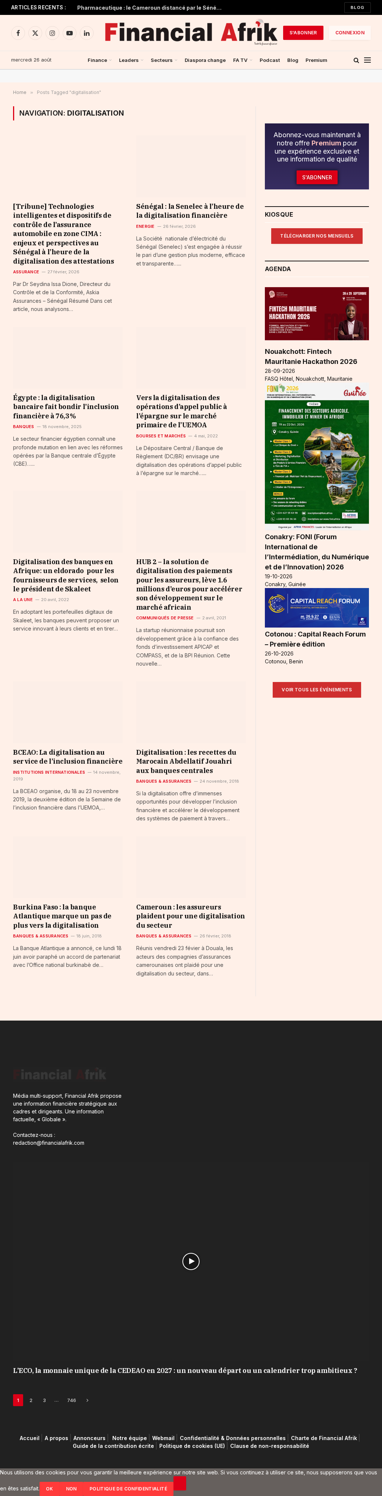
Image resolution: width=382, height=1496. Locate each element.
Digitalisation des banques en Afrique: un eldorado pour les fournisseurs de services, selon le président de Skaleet (66, 575)
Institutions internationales (49, 772)
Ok (49, 1489)
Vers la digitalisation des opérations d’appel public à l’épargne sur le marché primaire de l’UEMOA (181, 411)
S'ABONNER (303, 32)
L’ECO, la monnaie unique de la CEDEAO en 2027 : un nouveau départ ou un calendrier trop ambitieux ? (185, 1370)
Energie (145, 226)
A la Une (23, 599)
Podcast (270, 60)
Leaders (129, 60)
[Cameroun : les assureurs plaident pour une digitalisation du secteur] (191, 867)
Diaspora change (205, 60)
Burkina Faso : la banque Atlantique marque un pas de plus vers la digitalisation (62, 916)
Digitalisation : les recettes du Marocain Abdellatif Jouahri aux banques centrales (186, 761)
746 (71, 1400)
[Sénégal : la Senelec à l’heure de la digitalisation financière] (191, 166)
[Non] (179, 1483)
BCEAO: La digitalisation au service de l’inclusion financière (67, 757)
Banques (23, 426)
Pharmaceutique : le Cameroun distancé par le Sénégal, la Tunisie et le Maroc (151, 7)
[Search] (356, 60)
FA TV (240, 60)
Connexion (349, 32)
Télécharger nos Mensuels (317, 236)
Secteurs (162, 60)
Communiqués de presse (165, 617)
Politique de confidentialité (128, 1489)
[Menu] (367, 60)
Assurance (26, 271)
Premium (316, 60)
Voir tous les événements (317, 689)
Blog (357, 7)
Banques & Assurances (163, 781)
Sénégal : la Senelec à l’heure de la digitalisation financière (190, 211)
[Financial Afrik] (191, 33)
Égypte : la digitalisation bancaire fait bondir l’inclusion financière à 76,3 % (66, 406)
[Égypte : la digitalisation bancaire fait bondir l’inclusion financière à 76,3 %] (68, 358)
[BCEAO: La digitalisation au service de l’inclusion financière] (68, 712)
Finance (97, 60)
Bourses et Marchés (161, 436)
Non (71, 1489)
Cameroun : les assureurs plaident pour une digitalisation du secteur (190, 916)
